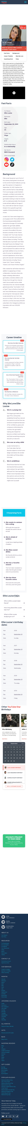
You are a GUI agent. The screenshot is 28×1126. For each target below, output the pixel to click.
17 (17, 755)
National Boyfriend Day (7, 1083)
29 (11, 761)
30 (14, 761)
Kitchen (3, 1054)
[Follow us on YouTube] (2, 1116)
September (4, 992)
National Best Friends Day (8, 1089)
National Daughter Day (7, 1091)
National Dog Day (5, 1094)
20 (5, 758)
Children (3, 1049)
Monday (3, 1011)
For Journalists (5, 945)
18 (20, 755)
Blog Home (4, 1039)
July (2, 989)
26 (23, 758)
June (2, 987)
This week (3, 1008)
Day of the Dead (5, 1081)
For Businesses (5, 943)
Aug (6, 743)
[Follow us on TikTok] (17, 1116)
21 (8, 758)
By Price (3, 1072)
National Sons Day (6, 1085)
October (3, 993)
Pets (2, 1055)
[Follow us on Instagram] (10, 1116)
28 (8, 761)
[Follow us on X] (13, 1116)
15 (11, 755)
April (2, 984)
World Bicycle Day (6, 1093)
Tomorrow (4, 1005)
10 (17, 752)
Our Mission (4, 935)
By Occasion (4, 1070)
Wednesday (4, 1015)
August (3, 990)
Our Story (3, 936)
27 (5, 761)
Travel (2, 1060)
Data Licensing (5, 972)
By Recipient (4, 1073)
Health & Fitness (5, 1050)
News (2, 951)
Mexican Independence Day (8, 1086)
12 (22, 752)
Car (2, 1047)
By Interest (4, 1068)
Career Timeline (8, 56)
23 (14, 758)
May (2, 985)
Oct (22, 743)
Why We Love (19, 56)
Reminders (4, 953)
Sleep (2, 1057)
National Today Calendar (7, 1026)
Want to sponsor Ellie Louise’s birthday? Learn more (12, 48)
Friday (2, 1018)
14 (8, 755)
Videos (3, 954)
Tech (2, 1059)
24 (17, 758)
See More (4, 739)
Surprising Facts (8, 59)
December (4, 997)
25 (20, 758)
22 (11, 758)
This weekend (4, 1006)
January (3, 979)
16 (14, 755)
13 (5, 755)
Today (2, 1003)
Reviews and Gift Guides (7, 1032)
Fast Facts (7, 53)
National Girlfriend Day (7, 1080)
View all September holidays (14, 786)
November (4, 995)
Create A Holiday (5, 969)
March (3, 982)
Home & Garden (5, 1052)
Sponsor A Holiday (6, 971)
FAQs (17, 59)
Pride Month (4, 1088)
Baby (2, 1045)
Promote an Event (6, 961)
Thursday (3, 1016)
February (3, 980)
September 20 (18, 634)
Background (16, 53)
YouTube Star (7, 40)
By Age (3, 1067)
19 (22, 755)
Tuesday (3, 1013)
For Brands (4, 946)
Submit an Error (5, 962)
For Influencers (5, 948)
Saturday (3, 1019)
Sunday (3, 1010)
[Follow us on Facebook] (6, 1116)
